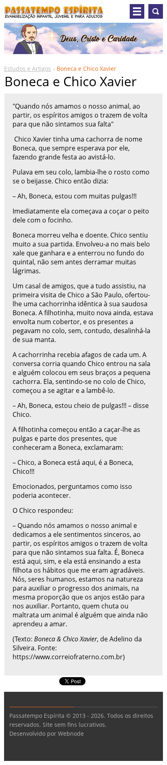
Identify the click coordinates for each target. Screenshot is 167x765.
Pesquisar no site (155, 11)
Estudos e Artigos (27, 68)
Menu (137, 11)
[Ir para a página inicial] (54, 15)
